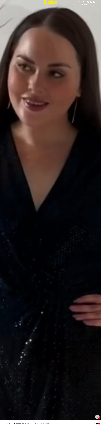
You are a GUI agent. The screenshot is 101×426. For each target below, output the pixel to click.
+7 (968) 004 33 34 (79, 2)
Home (7, 423)
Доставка (23, 3)
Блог (37, 3)
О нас (16, 3)
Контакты (31, 3)
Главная (10, 3)
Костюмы (13, 423)
